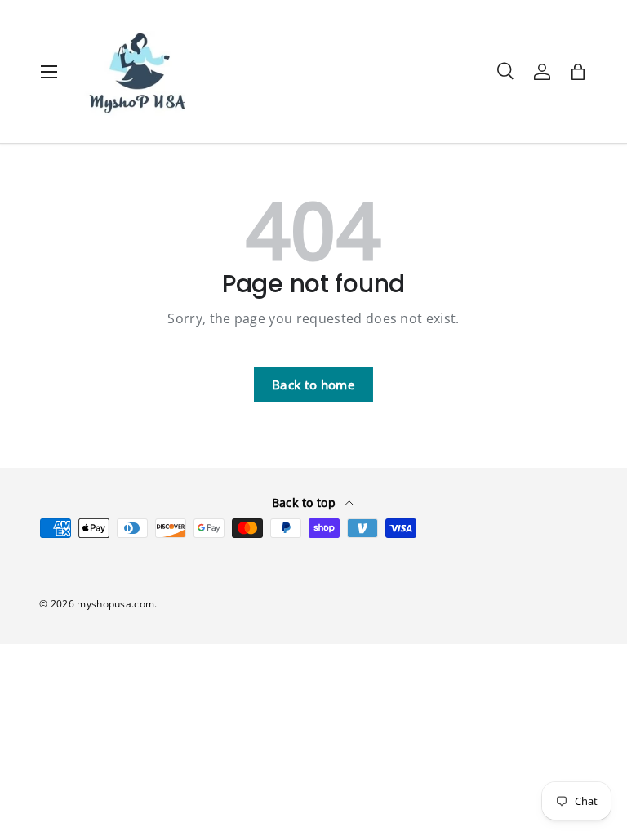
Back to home (313, 384)
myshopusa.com (115, 604)
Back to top (306, 502)
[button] (578, 72)
